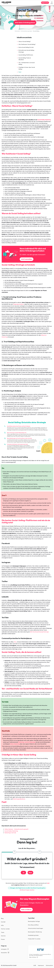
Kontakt (3, 922)
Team (2, 932)
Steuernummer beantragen (35, 928)
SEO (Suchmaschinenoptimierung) (39, 632)
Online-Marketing (15, 744)
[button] (52, 2)
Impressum (41, 965)
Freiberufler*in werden (34, 939)
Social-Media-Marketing (11, 831)
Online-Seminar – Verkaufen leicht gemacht (16, 829)
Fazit (20, 72)
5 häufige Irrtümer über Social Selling (27, 68)
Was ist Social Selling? (25, 41)
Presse (3, 939)
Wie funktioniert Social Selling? (27, 44)
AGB (34, 965)
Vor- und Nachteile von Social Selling (27, 63)
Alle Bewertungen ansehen (27, 890)
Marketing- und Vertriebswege (26, 742)
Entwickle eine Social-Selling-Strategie (27, 51)
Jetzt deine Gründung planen (25, 22)
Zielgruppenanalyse (18, 304)
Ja (23, 872)
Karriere (3, 935)
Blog (2, 918)
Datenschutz (49, 965)
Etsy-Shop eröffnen (33, 925)
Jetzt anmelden (26, 259)
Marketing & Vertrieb (10, 832)
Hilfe (2, 925)
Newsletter (4, 952)
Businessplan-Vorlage (34, 921)
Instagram (4, 949)
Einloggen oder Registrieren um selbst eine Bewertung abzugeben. (28, 888)
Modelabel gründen (33, 935)
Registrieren (45, 2)
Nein (30, 872)
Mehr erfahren (26, 909)
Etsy (15, 642)
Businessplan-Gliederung (35, 932)
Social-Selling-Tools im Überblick (25, 58)
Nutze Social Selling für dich (26, 47)
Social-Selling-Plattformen (26, 55)
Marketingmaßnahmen (19, 799)
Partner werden (5, 929)
